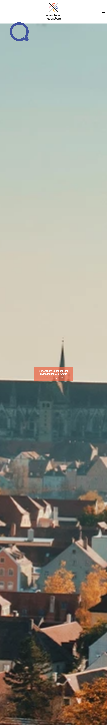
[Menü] (103, 12)
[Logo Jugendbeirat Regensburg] (53, 11)
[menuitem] (103, 12)
